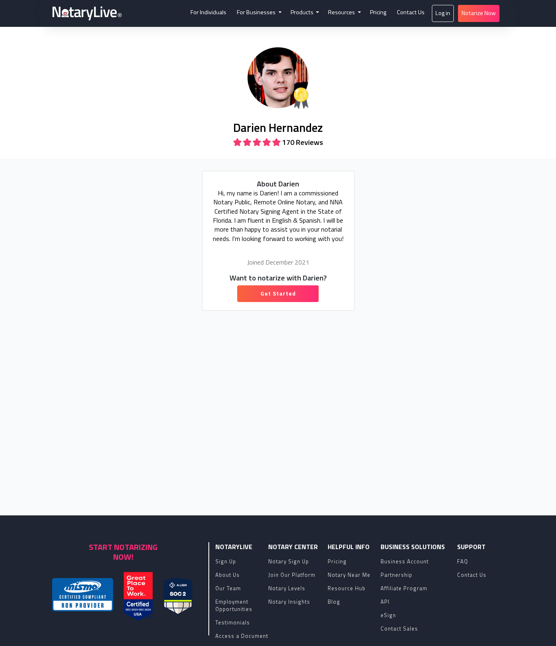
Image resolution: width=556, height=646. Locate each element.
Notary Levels (286, 588)
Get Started (278, 293)
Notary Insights (289, 601)
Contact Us (411, 12)
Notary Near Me (349, 574)
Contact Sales (399, 628)
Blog (334, 601)
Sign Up (225, 561)
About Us (227, 574)
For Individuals (208, 12)
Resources (342, 12)
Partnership (396, 574)
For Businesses (257, 12)
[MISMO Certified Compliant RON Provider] (82, 594)
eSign (388, 615)
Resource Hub (347, 588)
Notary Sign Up (288, 561)
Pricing (378, 12)
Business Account (405, 561)
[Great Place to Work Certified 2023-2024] (138, 596)
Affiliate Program (404, 588)
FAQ (462, 561)
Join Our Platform (291, 574)
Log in (443, 13)
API (385, 601)
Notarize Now (479, 13)
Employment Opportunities (233, 605)
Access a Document (241, 635)
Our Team (228, 588)
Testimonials (232, 622)
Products (303, 12)
